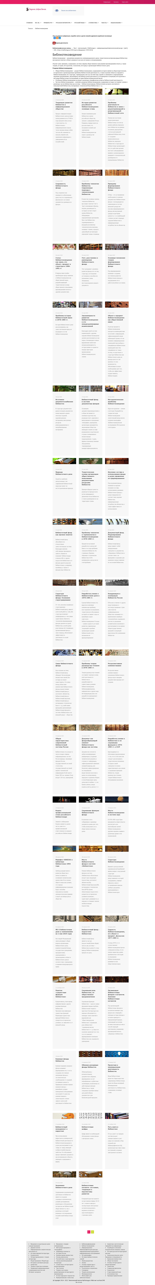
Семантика (34, 1264)
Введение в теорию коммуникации (61, 1245)
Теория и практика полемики (39, 1266)
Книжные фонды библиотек (62, 1060)
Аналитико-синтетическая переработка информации (114, 1245)
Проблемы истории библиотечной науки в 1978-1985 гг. (64, 318)
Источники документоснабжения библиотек (64, 402)
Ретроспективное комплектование (115, 664)
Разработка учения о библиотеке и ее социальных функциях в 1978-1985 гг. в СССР (116, 743)
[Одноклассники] (57, 38)
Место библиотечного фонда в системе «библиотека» (89, 863)
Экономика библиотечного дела (64, 1186)
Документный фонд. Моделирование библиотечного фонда (116, 536)
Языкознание (116, 22)
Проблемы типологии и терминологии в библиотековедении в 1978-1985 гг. (90, 536)
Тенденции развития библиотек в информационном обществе (64, 106)
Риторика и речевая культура (39, 1263)
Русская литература (63, 22)
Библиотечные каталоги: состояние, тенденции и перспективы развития (90, 1189)
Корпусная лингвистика (114, 1259)
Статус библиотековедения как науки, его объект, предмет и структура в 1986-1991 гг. (64, 263)
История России (61, 1253)
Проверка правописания (114, 1276)
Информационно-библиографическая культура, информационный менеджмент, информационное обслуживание (90, 1250)
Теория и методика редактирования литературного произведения (64, 1272)
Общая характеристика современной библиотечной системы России (62, 743)
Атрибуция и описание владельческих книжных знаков (115, 1248)
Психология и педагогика (89, 1268)
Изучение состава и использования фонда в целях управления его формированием (116, 475)
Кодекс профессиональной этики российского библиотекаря (63, 813)
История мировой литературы (40, 1253)
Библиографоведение (88, 1244)
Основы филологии (62, 1257)
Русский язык (79, 22)
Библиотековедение (88, 1246)
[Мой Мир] (60, 38)
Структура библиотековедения (116, 861)
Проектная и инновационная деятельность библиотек (114, 1068)
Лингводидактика (87, 1261)
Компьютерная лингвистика (64, 1255)
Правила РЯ (48, 22)
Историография (86, 1255)
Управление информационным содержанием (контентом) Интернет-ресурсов (39, 1270)
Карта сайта (125, 2)
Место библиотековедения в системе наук (116, 812)
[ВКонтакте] (55, 38)
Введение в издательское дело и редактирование (39, 1245)
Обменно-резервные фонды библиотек (90, 1066)
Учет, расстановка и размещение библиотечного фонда (90, 261)
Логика (84, 1263)
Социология (110, 1270)
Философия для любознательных (85, 1276)
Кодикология (35, 1255)
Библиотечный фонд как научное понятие (64, 534)
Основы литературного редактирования (113, 1263)
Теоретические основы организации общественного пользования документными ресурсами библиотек (90, 478)
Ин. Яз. (37, 22)
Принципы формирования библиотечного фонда (114, 187)
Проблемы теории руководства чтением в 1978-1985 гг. (90, 665)
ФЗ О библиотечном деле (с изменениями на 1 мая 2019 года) (64, 932)
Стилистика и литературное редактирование (63, 1265)
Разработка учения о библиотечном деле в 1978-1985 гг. (90, 596)
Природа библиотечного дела (64, 473)
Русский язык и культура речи (65, 1259)
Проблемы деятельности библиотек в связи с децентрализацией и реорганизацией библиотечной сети (116, 108)
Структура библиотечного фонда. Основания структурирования (63, 597)
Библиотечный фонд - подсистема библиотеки (90, 932)
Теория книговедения (88, 1272)
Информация (107, 2)
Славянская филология (114, 1268)
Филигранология (87, 1274)
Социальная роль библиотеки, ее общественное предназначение (88, 993)
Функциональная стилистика (65, 1277)
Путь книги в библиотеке (113, 1128)
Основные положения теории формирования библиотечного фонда (116, 262)
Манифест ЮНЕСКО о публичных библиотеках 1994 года (64, 863)
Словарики (85, 1270)
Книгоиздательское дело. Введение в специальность (114, 1256)
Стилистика (93, 22)
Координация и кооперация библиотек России (115, 596)
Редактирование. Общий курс (40, 1261)
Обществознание (112, 1261)
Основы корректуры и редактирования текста (87, 1265)
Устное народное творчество (65, 1276)
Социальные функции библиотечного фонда (90, 812)
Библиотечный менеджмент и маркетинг (61, 1129)
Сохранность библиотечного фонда (62, 186)
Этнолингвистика (112, 1274)
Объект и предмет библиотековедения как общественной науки (116, 319)
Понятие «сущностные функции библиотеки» (61, 993)
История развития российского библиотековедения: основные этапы (90, 106)
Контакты (116, 2)
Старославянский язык (114, 1272)
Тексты (104, 22)
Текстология (60, 1268)
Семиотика (110, 1266)
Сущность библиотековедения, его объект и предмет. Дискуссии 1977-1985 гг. (116, 934)
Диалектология (35, 1248)
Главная (29, 22)
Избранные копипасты (63, 1251)
